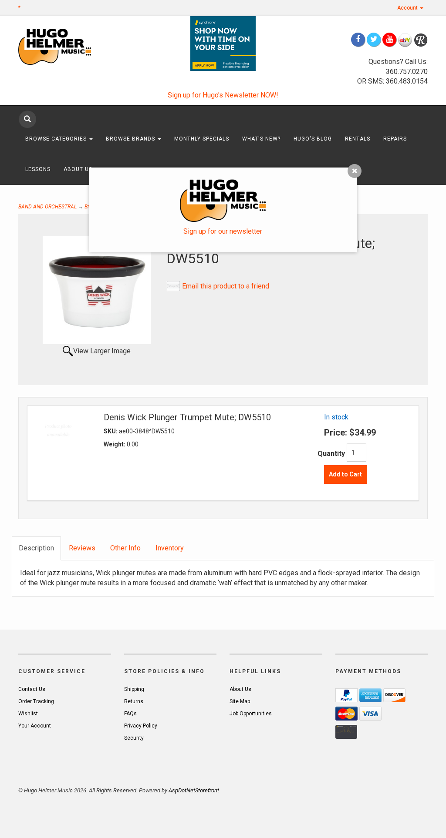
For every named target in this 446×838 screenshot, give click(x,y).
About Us (79, 169)
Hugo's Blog (313, 139)
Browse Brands (131, 139)
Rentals (357, 139)
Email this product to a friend (225, 286)
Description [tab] (36, 548)
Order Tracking (36, 701)
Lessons (38, 169)
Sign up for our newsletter (222, 231)
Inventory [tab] (169, 548)
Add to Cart (345, 474)
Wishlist (28, 714)
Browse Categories (56, 139)
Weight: (115, 444)
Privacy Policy (140, 726)
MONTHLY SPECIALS (201, 139)
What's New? (261, 139)
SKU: (111, 431)
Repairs (395, 139)
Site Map (240, 701)
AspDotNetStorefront (194, 790)
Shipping (134, 689)
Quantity (331, 453)
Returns (133, 701)
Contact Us (31, 689)
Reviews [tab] (82, 548)
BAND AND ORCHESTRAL (47, 207)
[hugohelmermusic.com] (64, 46)
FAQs (130, 714)
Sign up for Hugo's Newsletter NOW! (223, 95)
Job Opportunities (251, 714)
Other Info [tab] (125, 548)
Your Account (34, 726)
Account (408, 8)
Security (134, 738)
